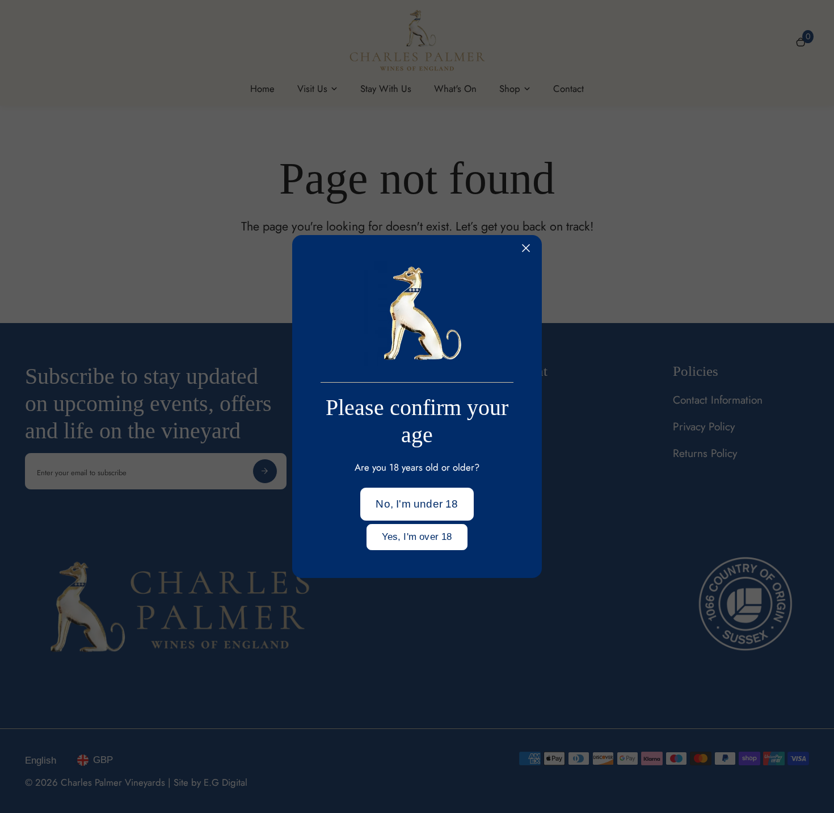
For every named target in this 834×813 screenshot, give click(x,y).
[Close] (526, 248)
